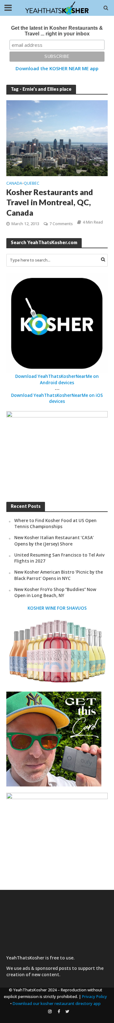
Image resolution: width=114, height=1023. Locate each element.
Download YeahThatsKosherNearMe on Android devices (57, 379)
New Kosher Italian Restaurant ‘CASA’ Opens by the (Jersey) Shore (54, 541)
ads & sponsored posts (46, 968)
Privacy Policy (94, 996)
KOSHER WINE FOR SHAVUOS (57, 608)
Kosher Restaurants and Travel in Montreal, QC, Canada (49, 202)
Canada (14, 184)
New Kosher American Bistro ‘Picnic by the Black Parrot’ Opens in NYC (58, 575)
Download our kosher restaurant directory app (57, 1003)
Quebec (31, 184)
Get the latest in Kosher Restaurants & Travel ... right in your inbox (57, 30)
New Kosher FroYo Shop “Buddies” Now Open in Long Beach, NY (55, 593)
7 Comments (61, 223)
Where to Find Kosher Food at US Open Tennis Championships (55, 524)
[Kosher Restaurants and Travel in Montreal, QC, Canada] (57, 137)
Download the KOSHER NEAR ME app (57, 68)
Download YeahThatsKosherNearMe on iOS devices (57, 398)
